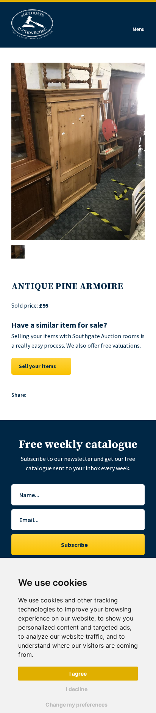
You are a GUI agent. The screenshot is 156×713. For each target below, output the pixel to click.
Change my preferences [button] (76, 704)
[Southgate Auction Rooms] (32, 24)
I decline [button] (76, 689)
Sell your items (37, 366)
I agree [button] (78, 673)
